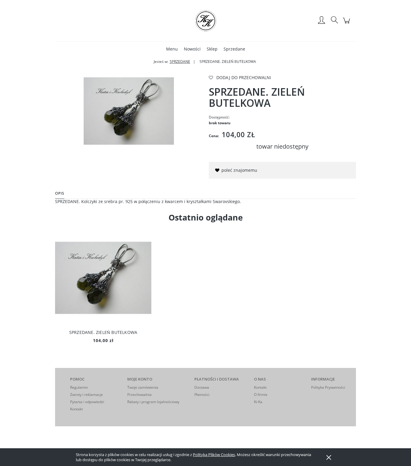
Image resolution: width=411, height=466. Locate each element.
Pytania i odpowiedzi (87, 401)
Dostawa (201, 387)
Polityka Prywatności (328, 387)
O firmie (260, 394)
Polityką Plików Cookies (214, 454)
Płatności (201, 394)
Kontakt (76, 409)
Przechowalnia (139, 394)
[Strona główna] (205, 20)
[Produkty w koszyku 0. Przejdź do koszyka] (347, 23)
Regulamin (79, 387)
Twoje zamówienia (142, 387)
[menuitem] (172, 49)
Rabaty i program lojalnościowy (153, 401)
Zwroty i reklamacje (86, 394)
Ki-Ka (258, 401)
